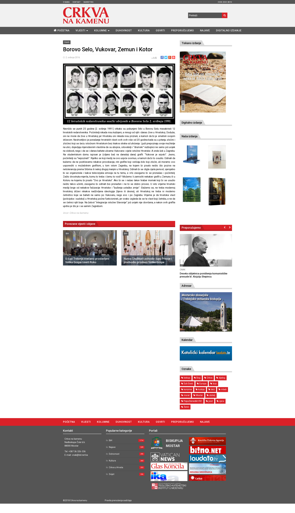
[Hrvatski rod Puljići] (192, 189)
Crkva (209, 377)
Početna (63, 30)
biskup (187, 377)
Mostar (199, 395)
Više (205, 253)
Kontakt (77, 2)
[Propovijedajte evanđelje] (192, 154)
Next (229, 227)
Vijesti (80, 30)
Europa (202, 383)
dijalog (222, 377)
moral (186, 395)
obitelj (212, 395)
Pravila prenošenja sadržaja (118, 500)
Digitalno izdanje (229, 30)
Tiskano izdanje (191, 43)
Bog (198, 377)
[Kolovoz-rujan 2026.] (203, 82)
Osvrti (160, 30)
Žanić (186, 407)
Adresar (187, 285)
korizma (188, 389)
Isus (215, 383)
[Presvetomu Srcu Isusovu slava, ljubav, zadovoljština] (217, 157)
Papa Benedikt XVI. (193, 401)
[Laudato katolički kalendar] (206, 359)
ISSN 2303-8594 (225, 2)
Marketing (89, 2)
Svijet (111, 474)
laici (213, 389)
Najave (205, 30)
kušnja (201, 389)
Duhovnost (124, 30)
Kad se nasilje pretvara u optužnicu (199, 273)
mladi (223, 389)
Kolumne (100, 30)
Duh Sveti (188, 383)
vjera (221, 401)
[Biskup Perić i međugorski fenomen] (217, 191)
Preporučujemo (182, 30)
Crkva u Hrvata (116, 467)
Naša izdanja (189, 136)
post (210, 401)
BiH (67, 233)
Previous (224, 227)
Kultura (144, 30)
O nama (66, 2)
